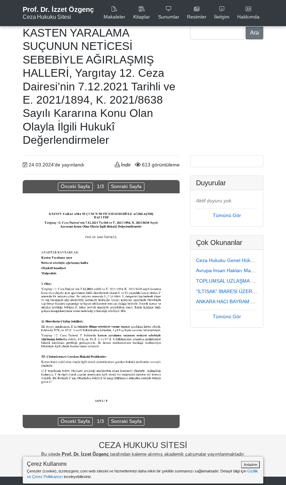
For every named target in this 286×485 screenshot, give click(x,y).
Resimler (196, 17)
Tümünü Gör (227, 215)
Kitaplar (141, 17)
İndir (125, 164)
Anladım (250, 465)
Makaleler (114, 17)
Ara (254, 33)
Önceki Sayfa (75, 186)
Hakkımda (248, 17)
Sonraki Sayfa (126, 186)
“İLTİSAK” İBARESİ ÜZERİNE (228, 291)
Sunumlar (168, 17)
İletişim (221, 17)
